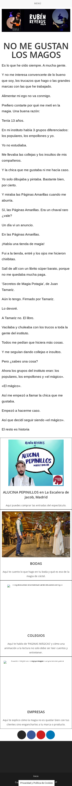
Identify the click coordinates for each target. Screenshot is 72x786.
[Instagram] (21, 734)
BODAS (36, 563)
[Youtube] (41, 734)
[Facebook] (31, 734)
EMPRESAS (36, 711)
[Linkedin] (50, 734)
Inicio (35, 776)
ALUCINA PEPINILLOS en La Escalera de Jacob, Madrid (36, 494)
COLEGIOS (36, 635)
